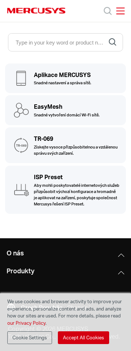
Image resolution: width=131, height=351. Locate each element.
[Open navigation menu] (120, 11)
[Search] (108, 11)
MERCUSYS (36, 11)
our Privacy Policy (26, 323)
